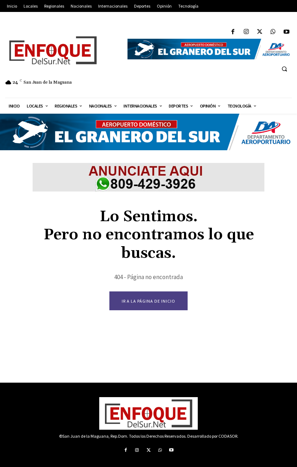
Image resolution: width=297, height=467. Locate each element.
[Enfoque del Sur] (62, 50)
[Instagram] (246, 32)
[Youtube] (287, 32)
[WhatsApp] (273, 32)
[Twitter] (259, 32)
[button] (284, 69)
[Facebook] (233, 32)
